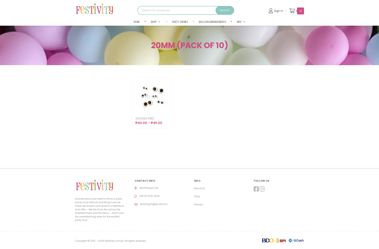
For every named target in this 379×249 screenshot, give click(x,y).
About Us (199, 188)
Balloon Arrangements (212, 22)
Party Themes (180, 22)
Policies (198, 204)
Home (137, 22)
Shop (154, 22)
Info (239, 22)
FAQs (197, 196)
